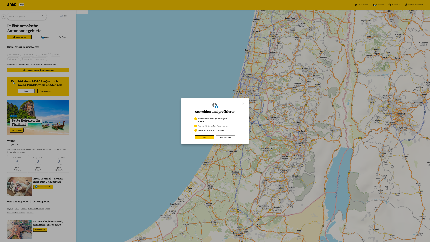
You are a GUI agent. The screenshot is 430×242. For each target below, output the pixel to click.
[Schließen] (243, 103)
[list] (215, 124)
